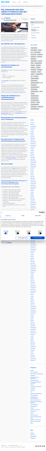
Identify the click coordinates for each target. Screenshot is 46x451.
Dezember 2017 (33, 285)
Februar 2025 (32, 138)
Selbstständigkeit (33, 406)
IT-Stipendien (32, 388)
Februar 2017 (32, 303)
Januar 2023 (32, 179)
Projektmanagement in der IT (35, 399)
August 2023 (32, 167)
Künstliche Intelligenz (35, 78)
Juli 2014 (32, 351)
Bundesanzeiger (18, 113)
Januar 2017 (32, 304)
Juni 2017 (32, 296)
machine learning (34, 80)
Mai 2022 (32, 193)
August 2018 (32, 271)
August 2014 (32, 350)
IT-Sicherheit (39, 69)
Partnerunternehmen (34, 395)
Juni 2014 (32, 353)
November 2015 (33, 329)
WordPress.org (33, 438)
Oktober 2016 (32, 310)
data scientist (33, 54)
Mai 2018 (32, 277)
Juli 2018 (32, 273)
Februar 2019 (32, 261)
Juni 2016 (32, 317)
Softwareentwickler (34, 97)
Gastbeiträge (32, 375)
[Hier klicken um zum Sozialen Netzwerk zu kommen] (38, 446)
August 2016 (32, 313)
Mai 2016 (32, 318)
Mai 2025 (32, 133)
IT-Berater (33, 67)
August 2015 (32, 334)
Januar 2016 (32, 325)
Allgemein (32, 370)
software (32, 93)
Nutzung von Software (11, 157)
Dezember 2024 (33, 141)
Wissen (31, 423)
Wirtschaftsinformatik (35, 108)
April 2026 (32, 122)
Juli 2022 (32, 190)
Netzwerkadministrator (35, 82)
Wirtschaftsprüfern (5, 113)
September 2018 (33, 270)
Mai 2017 (32, 297)
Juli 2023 (32, 169)
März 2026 (32, 124)
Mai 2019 (32, 256)
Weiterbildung (40, 106)
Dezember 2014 (33, 346)
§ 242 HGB (3, 70)
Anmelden (32, 432)
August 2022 (32, 188)
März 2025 (32, 136)
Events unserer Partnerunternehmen (36, 373)
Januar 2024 (32, 159)
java (31, 76)
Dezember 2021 (33, 202)
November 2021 (33, 204)
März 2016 (32, 322)
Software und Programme (34, 409)
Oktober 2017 (32, 289)
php (41, 82)
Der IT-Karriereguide (34, 372)
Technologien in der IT (34, 414)
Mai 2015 (32, 339)
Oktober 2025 (32, 127)
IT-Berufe (32, 384)
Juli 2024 (32, 148)
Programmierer (33, 84)
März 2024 (32, 155)
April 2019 (32, 258)
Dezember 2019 (33, 244)
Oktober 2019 (32, 247)
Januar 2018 (32, 284)
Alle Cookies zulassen (37, 237)
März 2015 (32, 341)
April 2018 (32, 278)
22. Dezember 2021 (10, 20)
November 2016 (33, 308)
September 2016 (33, 311)
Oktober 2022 (32, 185)
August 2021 (32, 209)
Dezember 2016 (33, 306)
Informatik (33, 65)
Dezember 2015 (33, 327)
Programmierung (34, 89)
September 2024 (33, 145)
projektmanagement (34, 91)
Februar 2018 (32, 282)
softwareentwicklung (35, 100)
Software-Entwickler (34, 95)
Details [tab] (23, 215)
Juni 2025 (32, 131)
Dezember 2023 (33, 160)
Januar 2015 (32, 344)
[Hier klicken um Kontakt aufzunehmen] (36, 446)
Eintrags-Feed (32, 434)
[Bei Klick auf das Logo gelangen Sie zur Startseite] (5, 2)
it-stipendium (33, 71)
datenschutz (39, 56)
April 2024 (32, 153)
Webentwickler (33, 106)
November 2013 (33, 358)
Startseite (3, 6)
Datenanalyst (33, 56)
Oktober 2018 (32, 268)
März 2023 (32, 176)
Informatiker (38, 65)
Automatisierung (34, 47)
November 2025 (33, 126)
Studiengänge (32, 411)
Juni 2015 (32, 337)
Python (41, 91)
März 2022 (32, 197)
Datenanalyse (39, 54)
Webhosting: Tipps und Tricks (35, 419)
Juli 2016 (32, 315)
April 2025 (32, 134)
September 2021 (33, 207)
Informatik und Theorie (34, 380)
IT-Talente (39, 71)
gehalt (32, 63)
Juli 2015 (32, 336)
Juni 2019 (32, 254)
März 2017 (32, 301)
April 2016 (32, 320)
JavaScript (36, 76)
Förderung (40, 60)
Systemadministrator (34, 104)
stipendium (33, 102)
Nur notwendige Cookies (23, 237)
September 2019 (33, 249)
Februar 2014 (32, 355)
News (9, 6)
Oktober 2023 (32, 164)
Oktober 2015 (32, 330)
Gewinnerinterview (38, 63)
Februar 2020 (32, 240)
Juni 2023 (32, 171)
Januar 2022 (32, 200)
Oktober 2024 (32, 143)
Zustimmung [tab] (7, 215)
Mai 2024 (32, 152)
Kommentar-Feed (33, 436)
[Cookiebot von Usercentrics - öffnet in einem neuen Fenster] (40, 212)
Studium (31, 413)
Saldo (14, 168)
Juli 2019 (32, 252)
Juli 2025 (32, 129)
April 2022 (32, 195)
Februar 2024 (32, 157)
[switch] (17, 233)
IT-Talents (7, 18)
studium (38, 102)
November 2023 (33, 162)
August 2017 (32, 292)
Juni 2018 (32, 275)
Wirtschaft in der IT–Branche (35, 421)
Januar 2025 (32, 140)
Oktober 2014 (32, 348)
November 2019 (33, 245)
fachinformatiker (34, 60)
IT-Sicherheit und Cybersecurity (36, 386)
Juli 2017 (31, 294)
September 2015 (33, 332)
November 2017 (33, 287)
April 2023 (32, 174)
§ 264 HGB (5, 80)
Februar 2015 (32, 343)
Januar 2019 (32, 263)
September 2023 (33, 166)
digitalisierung (33, 58)
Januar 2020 (32, 242)
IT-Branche (38, 67)
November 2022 (33, 183)
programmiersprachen (35, 87)
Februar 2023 (32, 178)
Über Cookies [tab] (38, 215)
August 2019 (32, 251)
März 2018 (32, 280)
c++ (31, 52)
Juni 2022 (32, 192)
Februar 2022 (32, 199)
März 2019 (32, 259)
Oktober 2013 (32, 360)
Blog (6, 6)
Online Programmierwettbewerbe (36, 393)
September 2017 (33, 291)
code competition (37, 52)
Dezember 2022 (33, 181)
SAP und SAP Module (34, 404)
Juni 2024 (32, 150)
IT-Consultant (33, 69)
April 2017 (32, 299)
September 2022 (33, 186)
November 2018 (33, 266)
